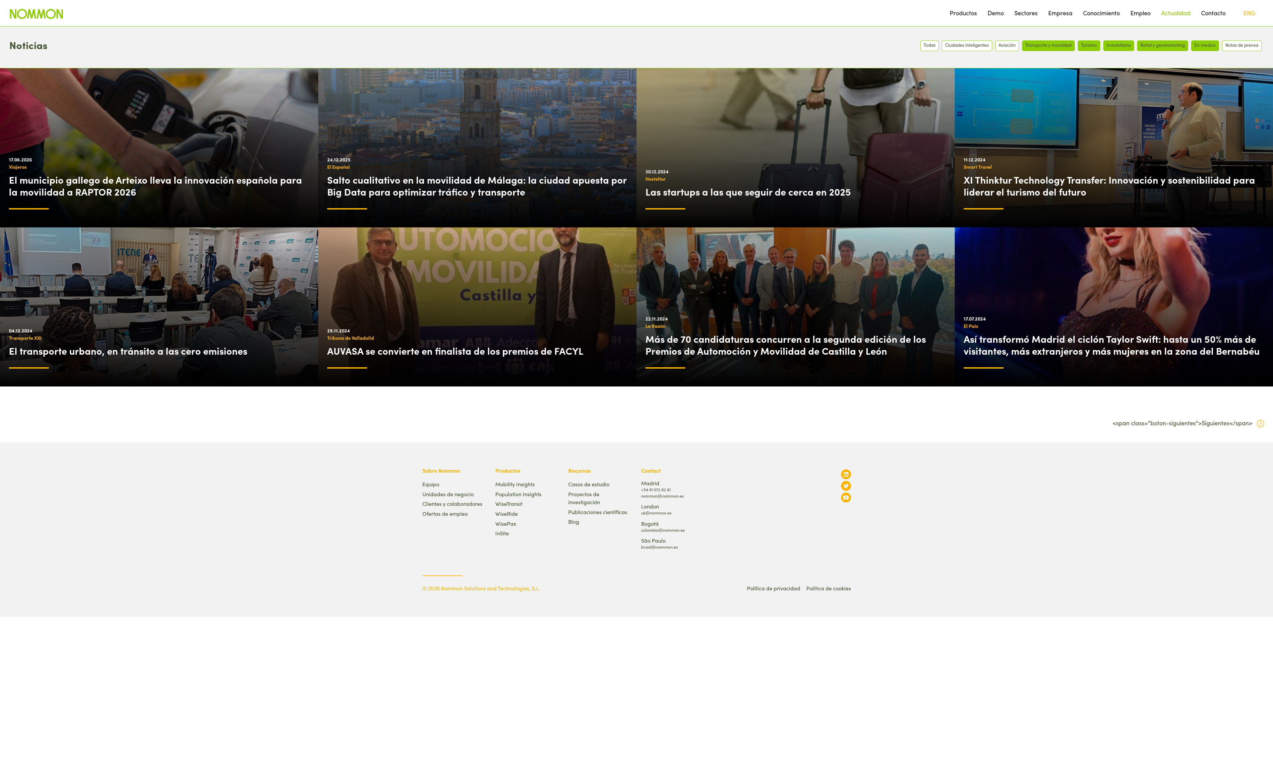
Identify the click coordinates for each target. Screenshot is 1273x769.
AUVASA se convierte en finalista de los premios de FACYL (455, 350)
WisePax (505, 523)
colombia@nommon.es (663, 530)
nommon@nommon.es (662, 496)
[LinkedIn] (846, 474)
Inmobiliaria (1119, 45)
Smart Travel (978, 166)
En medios (1205, 45)
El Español (338, 166)
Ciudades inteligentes (967, 45)
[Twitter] (846, 485)
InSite (502, 533)
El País (971, 326)
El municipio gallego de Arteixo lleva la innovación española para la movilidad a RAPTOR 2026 (155, 185)
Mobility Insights (515, 484)
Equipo (430, 484)
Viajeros (18, 166)
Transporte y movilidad (1048, 45)
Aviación (1007, 45)
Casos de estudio (588, 484)
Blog (573, 521)
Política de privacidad (773, 588)
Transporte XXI (25, 337)
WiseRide (506, 513)
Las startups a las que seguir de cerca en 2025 (748, 191)
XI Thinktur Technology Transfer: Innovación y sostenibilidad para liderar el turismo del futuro (1109, 185)
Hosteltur (655, 178)
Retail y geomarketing (1162, 45)
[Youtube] (846, 497)
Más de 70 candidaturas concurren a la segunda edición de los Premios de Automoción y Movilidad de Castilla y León (785, 344)
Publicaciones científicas (597, 511)
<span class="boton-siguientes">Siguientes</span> (1182, 423)
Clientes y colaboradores (452, 503)
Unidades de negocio (448, 494)
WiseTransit (508, 503)
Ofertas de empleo (445, 513)
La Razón (655, 326)
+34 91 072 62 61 (656, 489)
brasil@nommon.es (659, 547)
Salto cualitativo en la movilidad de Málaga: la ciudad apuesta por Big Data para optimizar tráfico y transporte (477, 185)
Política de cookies (828, 588)
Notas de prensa (1241, 45)
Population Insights (518, 494)
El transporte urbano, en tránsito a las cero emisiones (128, 350)
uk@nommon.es (656, 512)
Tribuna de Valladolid (350, 337)
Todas (930, 45)
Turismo (1089, 45)
